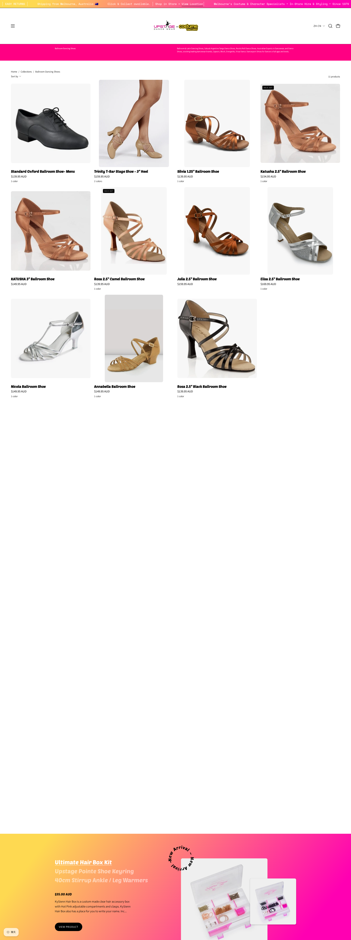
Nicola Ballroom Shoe (28, 386)
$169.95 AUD (268, 284)
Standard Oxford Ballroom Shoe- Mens (43, 171)
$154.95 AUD (268, 176)
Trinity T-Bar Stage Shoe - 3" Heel (121, 171)
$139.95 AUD (19, 176)
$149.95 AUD (19, 284)
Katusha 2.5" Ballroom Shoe (283, 171)
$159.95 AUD (102, 176)
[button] (330, 26)
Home (14, 71)
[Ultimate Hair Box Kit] (273, 901)
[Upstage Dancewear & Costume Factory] (175, 26)
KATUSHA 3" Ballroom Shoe (32, 279)
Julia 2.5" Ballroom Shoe (197, 279)
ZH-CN (317, 26)
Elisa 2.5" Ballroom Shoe (280, 279)
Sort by (14, 76)
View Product (68, 926)
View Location (223, 4)
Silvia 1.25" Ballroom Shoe (198, 171)
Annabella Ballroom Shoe (114, 386)
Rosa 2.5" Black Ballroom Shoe (202, 386)
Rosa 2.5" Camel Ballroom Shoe (119, 279)
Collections (26, 71)
